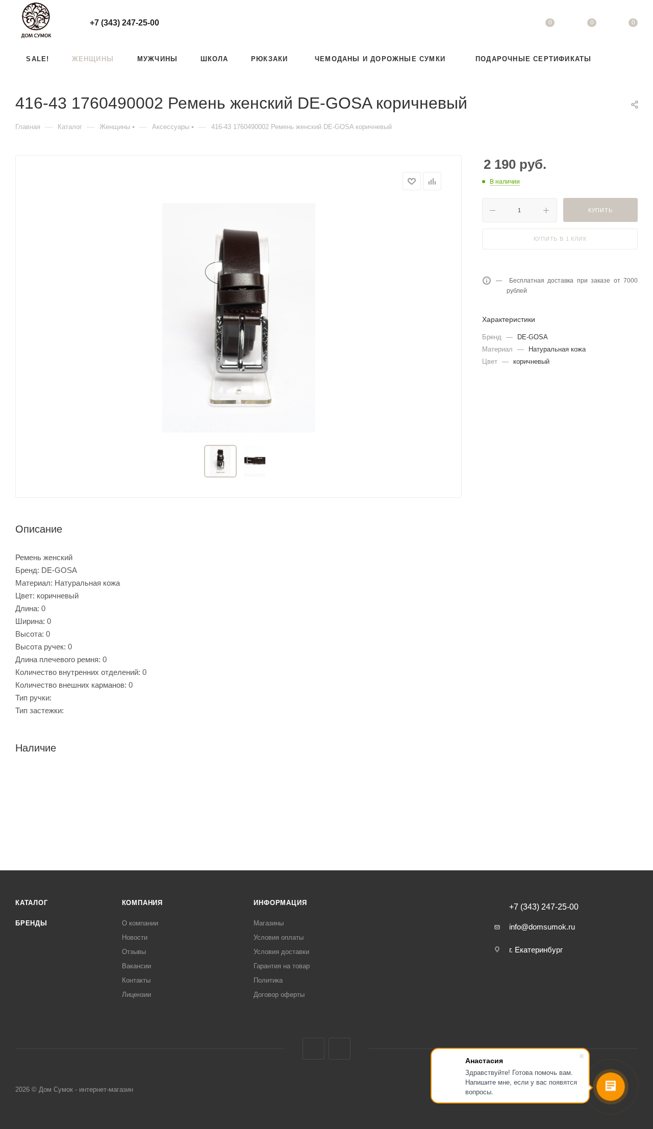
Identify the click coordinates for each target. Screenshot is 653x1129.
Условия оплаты (279, 937)
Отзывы (134, 952)
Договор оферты (279, 994)
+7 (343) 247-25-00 (124, 22)
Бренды (31, 923)
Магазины (269, 923)
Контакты (136, 980)
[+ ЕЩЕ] (622, 58)
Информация (280, 903)
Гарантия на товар (282, 966)
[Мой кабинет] (508, 24)
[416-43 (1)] (239, 318)
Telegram (339, 1049)
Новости (134, 937)
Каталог (31, 903)
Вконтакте (313, 1049)
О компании (140, 923)
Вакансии (136, 966)
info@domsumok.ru (542, 926)
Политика (268, 980)
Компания (142, 903)
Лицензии (136, 994)
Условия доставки (281, 952)
